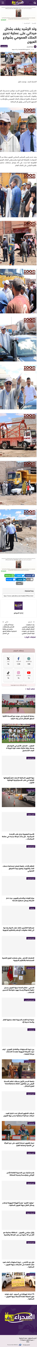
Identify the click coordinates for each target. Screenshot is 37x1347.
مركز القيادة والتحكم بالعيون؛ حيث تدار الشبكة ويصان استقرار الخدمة (20, 899)
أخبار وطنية (31, 814)
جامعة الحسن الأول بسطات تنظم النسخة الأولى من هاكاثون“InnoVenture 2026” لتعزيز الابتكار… (19, 1083)
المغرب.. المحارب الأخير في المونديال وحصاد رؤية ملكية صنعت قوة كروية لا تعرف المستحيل (20, 748)
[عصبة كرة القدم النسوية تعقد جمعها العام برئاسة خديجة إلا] (18, 1007)
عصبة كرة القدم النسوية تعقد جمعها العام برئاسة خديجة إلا (18, 1021)
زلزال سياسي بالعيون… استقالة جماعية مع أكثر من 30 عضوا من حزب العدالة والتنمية (18, 1233)
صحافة (32, 908)
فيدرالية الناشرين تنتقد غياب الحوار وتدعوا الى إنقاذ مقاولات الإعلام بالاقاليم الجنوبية (18, 929)
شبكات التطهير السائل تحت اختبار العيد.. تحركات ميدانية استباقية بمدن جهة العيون (18, 1114)
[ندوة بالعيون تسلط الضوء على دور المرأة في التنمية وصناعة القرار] (18, 1130)
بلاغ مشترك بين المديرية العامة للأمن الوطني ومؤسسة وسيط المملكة (20, 1174)
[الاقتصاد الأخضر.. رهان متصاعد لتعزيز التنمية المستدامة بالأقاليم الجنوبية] (18, 945)
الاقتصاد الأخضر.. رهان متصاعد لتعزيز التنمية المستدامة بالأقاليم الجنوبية (18, 959)
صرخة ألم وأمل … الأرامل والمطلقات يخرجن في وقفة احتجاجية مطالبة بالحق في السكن (10, 629)
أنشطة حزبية (30, 1213)
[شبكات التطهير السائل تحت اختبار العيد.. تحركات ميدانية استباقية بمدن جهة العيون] (18, 1101)
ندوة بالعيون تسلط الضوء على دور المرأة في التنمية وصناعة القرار (19, 1144)
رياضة (32, 726)
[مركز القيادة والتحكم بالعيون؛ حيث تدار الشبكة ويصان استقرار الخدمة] (18, 886)
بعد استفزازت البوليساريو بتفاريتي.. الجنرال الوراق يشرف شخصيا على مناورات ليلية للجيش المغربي (28, 629)
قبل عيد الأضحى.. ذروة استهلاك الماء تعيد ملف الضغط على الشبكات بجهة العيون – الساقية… (18, 1264)
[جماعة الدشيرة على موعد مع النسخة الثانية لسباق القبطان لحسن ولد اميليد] (18, 703)
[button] (30, 575)
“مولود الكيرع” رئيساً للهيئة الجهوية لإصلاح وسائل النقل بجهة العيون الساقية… (18, 1204)
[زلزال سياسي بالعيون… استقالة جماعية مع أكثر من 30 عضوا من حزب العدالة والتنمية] (18, 1220)
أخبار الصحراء (4, 46)
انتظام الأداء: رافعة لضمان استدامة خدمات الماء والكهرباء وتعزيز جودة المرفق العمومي (18, 868)
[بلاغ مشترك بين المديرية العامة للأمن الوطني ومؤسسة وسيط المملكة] (18, 1160)
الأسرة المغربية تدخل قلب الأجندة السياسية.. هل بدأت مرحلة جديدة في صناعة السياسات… (18, 836)
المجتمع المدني (29, 1000)
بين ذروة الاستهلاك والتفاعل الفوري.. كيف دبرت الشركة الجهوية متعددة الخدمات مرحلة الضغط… (18, 1051)
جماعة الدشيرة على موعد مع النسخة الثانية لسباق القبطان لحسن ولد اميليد (18, 717)
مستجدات (31, 1029)
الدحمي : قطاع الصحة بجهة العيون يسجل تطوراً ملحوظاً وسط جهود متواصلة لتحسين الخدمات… (18, 990)
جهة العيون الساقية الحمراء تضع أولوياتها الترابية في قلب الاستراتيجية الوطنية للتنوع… (19, 780)
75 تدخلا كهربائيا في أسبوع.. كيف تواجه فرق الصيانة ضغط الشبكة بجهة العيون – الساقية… (19, 1296)
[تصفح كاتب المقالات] (18, 606)
